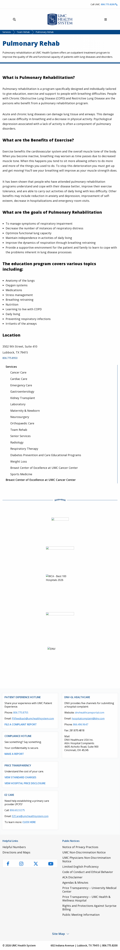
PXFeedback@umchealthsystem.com (33, 718)
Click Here (29, 822)
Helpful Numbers (14, 847)
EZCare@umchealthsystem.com (30, 816)
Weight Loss (18, 461)
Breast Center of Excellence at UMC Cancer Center (44, 468)
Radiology (16, 442)
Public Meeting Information (81, 915)
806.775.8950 (10, 358)
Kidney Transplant (22, 398)
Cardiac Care (18, 379)
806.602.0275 (17, 810)
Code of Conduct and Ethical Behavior (87, 872)
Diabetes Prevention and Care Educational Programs (45, 455)
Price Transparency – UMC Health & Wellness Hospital (86, 898)
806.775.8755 (20, 712)
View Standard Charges (20, 777)
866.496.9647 (80, 724)
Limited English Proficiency (80, 866)
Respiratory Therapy (24, 449)
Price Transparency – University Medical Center (89, 889)
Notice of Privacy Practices (80, 847)
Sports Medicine (21, 474)
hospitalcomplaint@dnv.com (88, 718)
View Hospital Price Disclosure (25, 783)
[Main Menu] (105, 19)
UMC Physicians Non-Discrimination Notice (86, 859)
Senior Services (20, 436)
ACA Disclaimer (72, 877)
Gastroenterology (22, 391)
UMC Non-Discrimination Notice (84, 852)
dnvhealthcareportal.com (89, 712)
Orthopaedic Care (22, 423)
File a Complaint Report (21, 724)
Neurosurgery (19, 417)
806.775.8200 (108, 4)
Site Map (58, 934)
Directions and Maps (16, 852)
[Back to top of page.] (115, 945)
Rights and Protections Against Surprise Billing (89, 907)
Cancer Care (18, 372)
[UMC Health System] (60, 19)
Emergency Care (21, 385)
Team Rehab (23, 32)
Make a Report (14, 754)
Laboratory (17, 404)
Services (6, 32)
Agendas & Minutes (75, 882)
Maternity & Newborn (25, 410)
